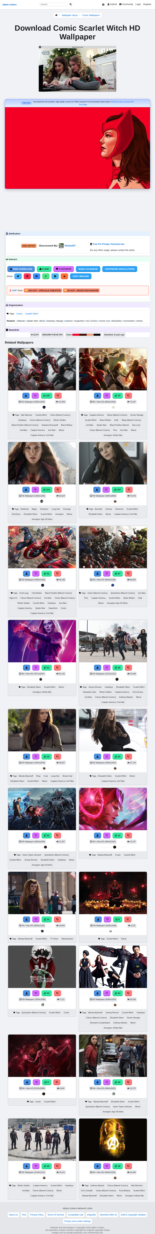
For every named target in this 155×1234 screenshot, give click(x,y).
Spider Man (32, 321)
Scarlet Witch (31, 313)
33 (118, 756)
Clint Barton (37, 593)
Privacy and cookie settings (77, 1221)
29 (47, 1166)
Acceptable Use (75, 1215)
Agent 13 (13, 598)
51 (47, 667)
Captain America (38, 430)
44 (47, 756)
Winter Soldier (60, 420)
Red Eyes (16, 514)
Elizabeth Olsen (30, 514)
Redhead (24, 509)
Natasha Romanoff (50, 425)
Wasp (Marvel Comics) (131, 420)
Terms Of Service (55, 1215)
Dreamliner (121, 585)
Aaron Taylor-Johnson (31, 855)
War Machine (26, 415)
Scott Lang (23, 593)
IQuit (50, 847)
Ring (38, 776)
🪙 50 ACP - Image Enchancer (81, 290)
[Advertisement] (77, 209)
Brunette (98, 509)
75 (118, 395)
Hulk (116, 420)
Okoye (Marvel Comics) (117, 415)
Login (138, 4)
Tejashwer (50, 931)
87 (118, 573)
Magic (34, 509)
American (119, 509)
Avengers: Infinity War (113, 435)
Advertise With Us (108, 1215)
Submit (113, 4)
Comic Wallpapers (91, 15)
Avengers (59, 514)
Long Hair (56, 509)
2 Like (45, 269)
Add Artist (28, 246)
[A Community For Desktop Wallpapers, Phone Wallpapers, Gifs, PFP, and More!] (56, 15)
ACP (14, 290)
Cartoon (68, 321)
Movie (61, 430)
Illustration (116, 321)
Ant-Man (23, 430)
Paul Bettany (124, 1191)
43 (47, 993)
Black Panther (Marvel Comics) (25, 425)
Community (127, 4)
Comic (19, 313)
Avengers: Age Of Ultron (42, 519)
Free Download (22, 269)
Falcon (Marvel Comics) (40, 420)
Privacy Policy (37, 1215)
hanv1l (121, 501)
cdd (121, 679)
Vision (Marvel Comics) (60, 415)
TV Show (54, 939)
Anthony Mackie (126, 697)
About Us (13, 1215)
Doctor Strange (136, 415)
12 (118, 835)
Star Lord (136, 425)
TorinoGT (70, 245)
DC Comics (91, 321)
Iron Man (52, 430)
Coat (46, 776)
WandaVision (67, 939)
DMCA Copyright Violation (133, 1215)
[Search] (71, 4)
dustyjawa (121, 407)
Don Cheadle (87, 1191)
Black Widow (66, 425)
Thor (115, 430)
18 (118, 1166)
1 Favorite (64, 269)
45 (118, 667)
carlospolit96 (50, 679)
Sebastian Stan (89, 692)
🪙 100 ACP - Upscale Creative (43, 290)
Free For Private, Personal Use (108, 244)
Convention (128, 321)
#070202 (97, 335)
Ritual (123, 939)
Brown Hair (67, 776)
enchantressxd (121, 931)
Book (42, 321)
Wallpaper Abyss (70, 15)
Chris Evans (137, 692)
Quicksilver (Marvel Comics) (123, 593)
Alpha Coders (9, 4)
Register (147, 4)
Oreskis (121, 847)
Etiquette (91, 1215)
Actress (108, 509)
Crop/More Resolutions (120, 269)
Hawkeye (22, 420)
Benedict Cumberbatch (100, 1023)
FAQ (24, 1215)
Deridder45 (50, 501)
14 (47, 919)
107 (119, 489)
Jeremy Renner (95, 687)
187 (48, 395)
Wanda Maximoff (26, 776)
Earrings (67, 509)
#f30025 (75, 335)
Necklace (44, 509)
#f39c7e (90, 335)
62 (47, 573)
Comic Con (104, 321)
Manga (59, 321)
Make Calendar (88, 269)
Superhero (79, 321)
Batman (21, 321)
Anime (139, 321)
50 (47, 835)
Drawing (50, 321)
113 (48, 489)
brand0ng (50, 585)
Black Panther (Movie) (119, 425)
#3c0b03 (83, 335)
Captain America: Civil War (42, 435)
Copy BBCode (81, 276)
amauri (50, 407)
